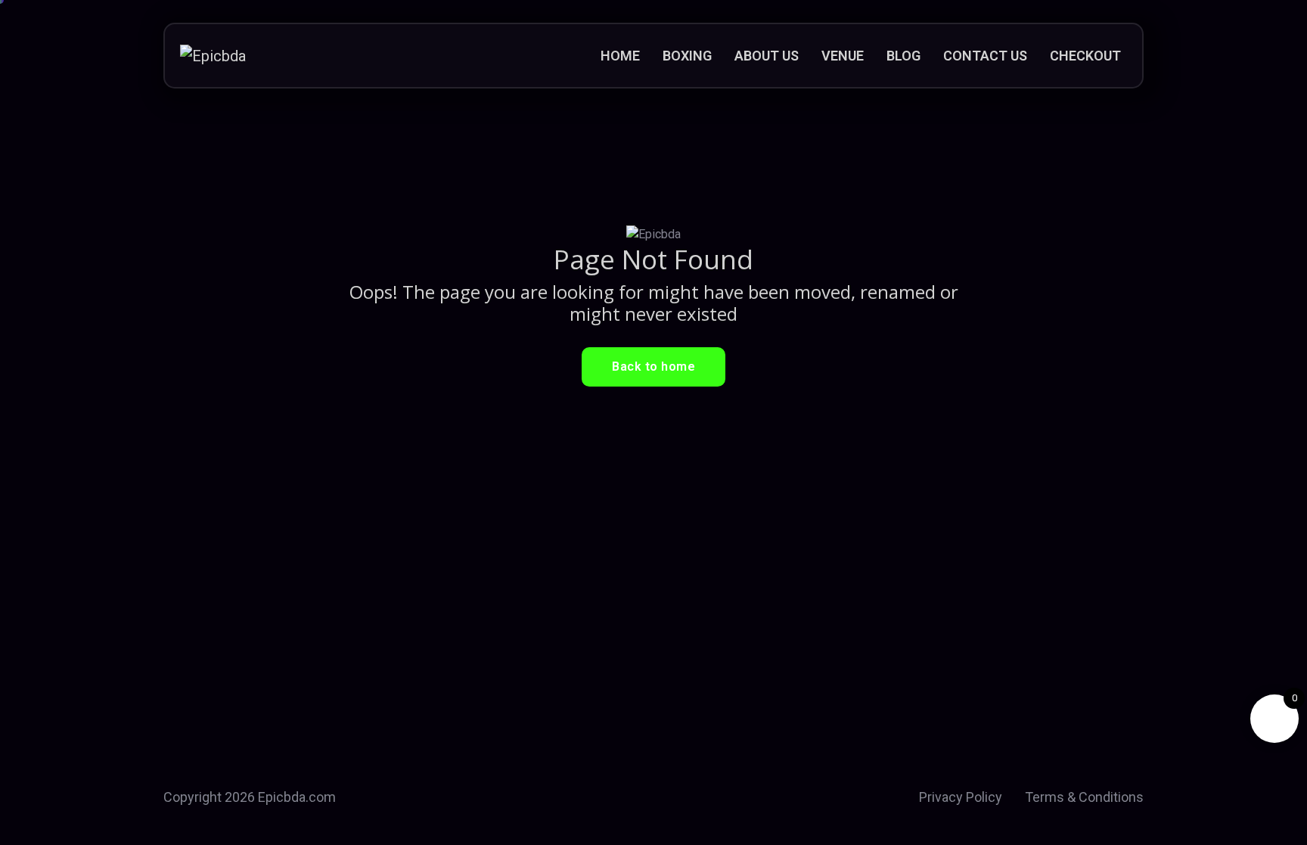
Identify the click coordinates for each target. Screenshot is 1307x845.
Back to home (653, 366)
